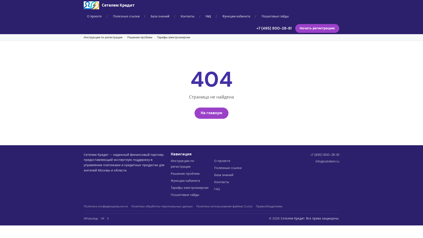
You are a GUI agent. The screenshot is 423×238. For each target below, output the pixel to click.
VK (102, 218)
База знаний (160, 16)
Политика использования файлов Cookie (224, 206)
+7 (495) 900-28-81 (274, 28)
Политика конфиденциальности (106, 206)
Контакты (188, 16)
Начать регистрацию (317, 28)
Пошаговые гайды (275, 16)
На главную (211, 113)
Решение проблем (139, 37)
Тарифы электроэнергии (173, 37)
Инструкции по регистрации (103, 37)
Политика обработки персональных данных (162, 206)
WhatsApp (91, 218)
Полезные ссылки (126, 16)
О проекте (94, 16)
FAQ (208, 16)
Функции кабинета (236, 16)
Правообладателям (269, 206)
